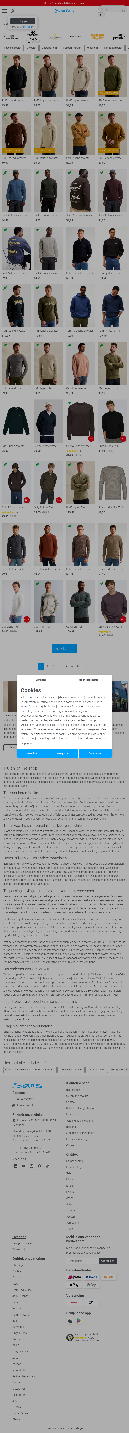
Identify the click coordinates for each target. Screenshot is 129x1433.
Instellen (32, 753)
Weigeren (63, 753)
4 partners (77, 706)
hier (38, 734)
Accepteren (95, 753)
